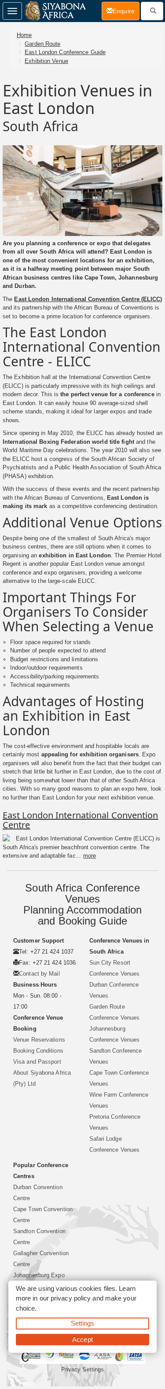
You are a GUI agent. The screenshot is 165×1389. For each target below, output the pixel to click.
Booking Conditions (38, 1050)
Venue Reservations (39, 1039)
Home (24, 35)
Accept (82, 1339)
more (89, 855)
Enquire (126, 11)
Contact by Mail (39, 973)
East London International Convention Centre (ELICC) (88, 299)
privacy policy (71, 1298)
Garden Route (42, 44)
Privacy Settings (82, 1369)
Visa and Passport (37, 1061)
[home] (55, 11)
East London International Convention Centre (80, 820)
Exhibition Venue (46, 61)
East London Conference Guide (65, 52)
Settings (83, 1323)
